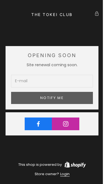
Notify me (52, 97)
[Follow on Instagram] (65, 124)
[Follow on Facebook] (38, 124)
